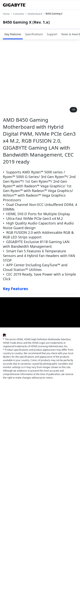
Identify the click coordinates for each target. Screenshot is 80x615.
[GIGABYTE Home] (14, 5)
